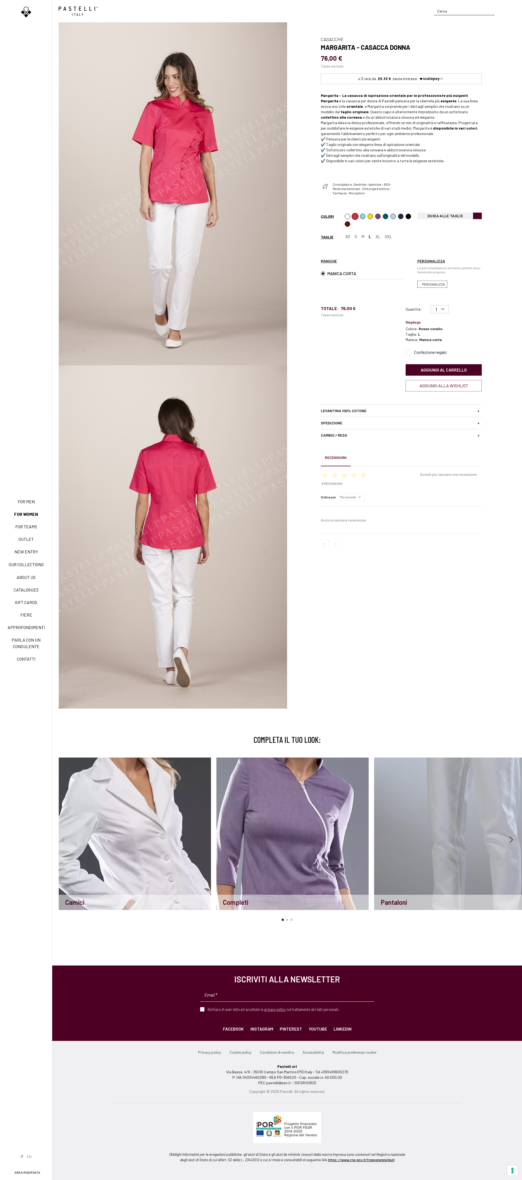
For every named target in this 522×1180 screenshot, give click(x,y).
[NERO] (408, 216)
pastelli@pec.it (278, 1082)
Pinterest (291, 1028)
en (29, 1156)
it (22, 1156)
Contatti (26, 658)
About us (26, 577)
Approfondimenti (26, 627)
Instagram (261, 1028)
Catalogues (26, 589)
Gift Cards (26, 602)
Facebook (233, 1028)
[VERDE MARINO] (362, 216)
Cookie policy (240, 1052)
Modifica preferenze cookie (354, 1052)
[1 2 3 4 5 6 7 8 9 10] (440, 309)
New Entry (26, 551)
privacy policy (275, 1009)
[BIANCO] (347, 216)
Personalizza (433, 284)
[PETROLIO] (385, 216)
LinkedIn (343, 1028)
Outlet (26, 539)
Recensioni (336, 457)
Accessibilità (313, 1052)
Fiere (26, 614)
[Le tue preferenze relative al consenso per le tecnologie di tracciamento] (512, 1170)
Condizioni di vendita (277, 1052)
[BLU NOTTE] (401, 216)
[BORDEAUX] (347, 224)
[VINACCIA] (378, 216)
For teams (26, 526)
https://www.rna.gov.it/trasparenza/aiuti (361, 1159)
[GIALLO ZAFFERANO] (370, 216)
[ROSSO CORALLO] (355, 216)
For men (26, 501)
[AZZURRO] (393, 216)
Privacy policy (209, 1052)
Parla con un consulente (26, 643)
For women (26, 514)
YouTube (318, 1028)
